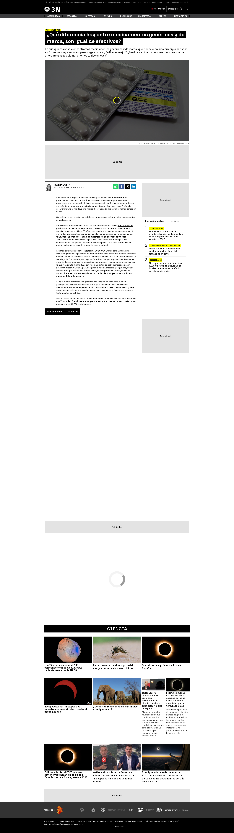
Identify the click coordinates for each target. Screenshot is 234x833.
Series (162, 16)
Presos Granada (80, 2)
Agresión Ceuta (67, 2)
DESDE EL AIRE (156, 260)
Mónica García (54, 2)
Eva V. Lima (60, 185)
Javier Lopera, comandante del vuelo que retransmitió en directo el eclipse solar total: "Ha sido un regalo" (152, 701)
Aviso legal (119, 821)
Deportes (72, 16)
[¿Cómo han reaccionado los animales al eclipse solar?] (117, 691)
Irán (104, 2)
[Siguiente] (188, 2)
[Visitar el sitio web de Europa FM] (150, 810)
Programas (126, 16)
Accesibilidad (120, 826)
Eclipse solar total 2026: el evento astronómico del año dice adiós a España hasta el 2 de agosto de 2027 (166, 235)
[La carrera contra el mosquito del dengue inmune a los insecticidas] (117, 650)
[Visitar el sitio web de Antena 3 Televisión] (84, 810)
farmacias (72, 311)
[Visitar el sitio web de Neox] (103, 810)
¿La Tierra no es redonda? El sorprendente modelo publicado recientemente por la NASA (63, 668)
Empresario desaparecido (152, 2)
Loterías (90, 16)
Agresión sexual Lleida (132, 2)
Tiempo (108, 16)
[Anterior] (46, 2)
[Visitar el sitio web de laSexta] (93, 810)
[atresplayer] (175, 9)
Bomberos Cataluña (115, 2)
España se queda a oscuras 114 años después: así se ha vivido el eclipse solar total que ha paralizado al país (175, 699)
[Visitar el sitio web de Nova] (112, 810)
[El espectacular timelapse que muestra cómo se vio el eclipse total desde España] (68, 691)
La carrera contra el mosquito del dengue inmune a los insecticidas (113, 667)
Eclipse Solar (156, 228)
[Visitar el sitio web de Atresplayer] (172, 810)
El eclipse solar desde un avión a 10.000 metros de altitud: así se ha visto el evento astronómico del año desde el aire (165, 267)
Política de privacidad (134, 821)
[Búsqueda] (187, 9)
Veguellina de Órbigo (171, 2)
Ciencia (117, 629)
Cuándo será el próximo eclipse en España (162, 667)
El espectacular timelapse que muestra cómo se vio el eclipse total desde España (65, 709)
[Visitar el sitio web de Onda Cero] (140, 810)
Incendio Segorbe (95, 2)
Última (159, 9)
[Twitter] (69, 185)
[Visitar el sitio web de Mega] (122, 810)
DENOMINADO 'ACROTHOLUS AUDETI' (165, 245)
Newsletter (180, 16)
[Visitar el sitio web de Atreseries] (131, 810)
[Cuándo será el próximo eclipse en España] (166, 650)
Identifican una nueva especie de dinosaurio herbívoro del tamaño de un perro (164, 251)
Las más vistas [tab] (154, 221)
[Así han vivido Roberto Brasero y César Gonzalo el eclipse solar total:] (117, 757)
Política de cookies (152, 821)
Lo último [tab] (173, 221)
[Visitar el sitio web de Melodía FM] (159, 810)
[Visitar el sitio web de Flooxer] (185, 810)
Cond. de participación (170, 821)
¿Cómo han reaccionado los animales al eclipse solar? (115, 707)
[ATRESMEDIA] (53, 810)
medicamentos (125, 225)
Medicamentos (54, 311)
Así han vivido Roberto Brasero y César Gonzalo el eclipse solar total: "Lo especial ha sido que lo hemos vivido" (114, 777)
